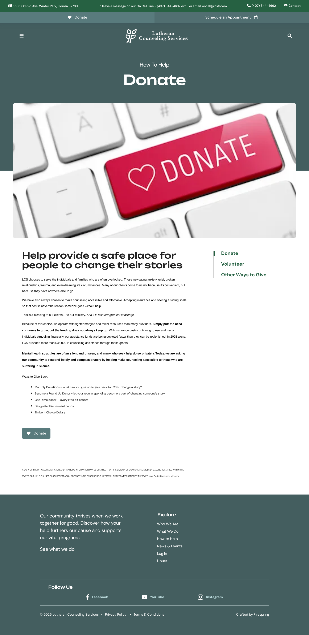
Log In (162, 553)
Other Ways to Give (244, 275)
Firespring (261, 614)
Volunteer (232, 264)
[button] (21, 35)
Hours (162, 560)
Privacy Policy (115, 614)
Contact (294, 6)
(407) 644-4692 (264, 6)
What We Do (167, 531)
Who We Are (167, 524)
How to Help (167, 538)
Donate (81, 17)
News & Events (169, 546)
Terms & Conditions (148, 614)
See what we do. (57, 549)
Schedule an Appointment (228, 17)
